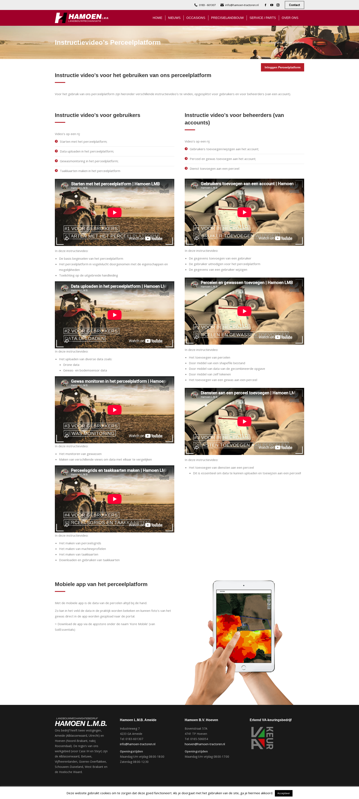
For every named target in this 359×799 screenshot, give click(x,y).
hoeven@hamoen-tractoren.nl (205, 744)
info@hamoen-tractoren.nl (242, 5)
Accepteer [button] (283, 793)
